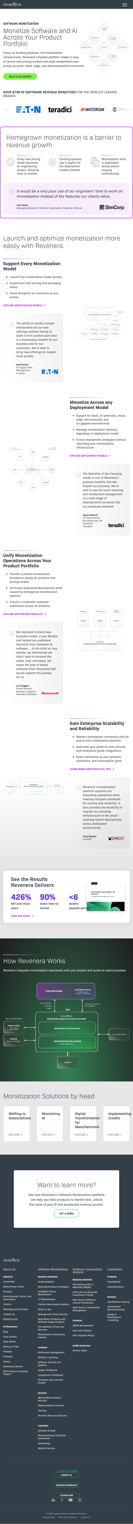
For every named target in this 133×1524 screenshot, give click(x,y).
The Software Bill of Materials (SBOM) (83, 1286)
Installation (114, 1269)
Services (42, 1392)
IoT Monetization (46, 1299)
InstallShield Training (118, 1301)
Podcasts (8, 1356)
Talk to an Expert (20, 76)
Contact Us (9, 1314)
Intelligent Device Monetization (47, 1293)
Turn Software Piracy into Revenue (51, 1328)
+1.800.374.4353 (66, 1471)
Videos (6, 1361)
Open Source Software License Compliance (84, 1301)
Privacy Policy (49, 1517)
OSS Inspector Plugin (83, 1335)
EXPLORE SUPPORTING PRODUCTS (23, 614)
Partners (7, 1291)
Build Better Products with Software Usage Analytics (51, 1320)
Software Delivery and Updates (49, 1363)
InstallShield (113, 1281)
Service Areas (80, 1350)
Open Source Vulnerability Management (86, 1309)
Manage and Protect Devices (53, 1314)
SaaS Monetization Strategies (53, 1286)
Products (42, 1347)
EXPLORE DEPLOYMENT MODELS (88, 455)
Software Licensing (48, 1357)
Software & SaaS (46, 1430)
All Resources (10, 1326)
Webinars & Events (13, 1366)
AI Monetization (46, 1281)
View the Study (20, 916)
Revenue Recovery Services (52, 1415)
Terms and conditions (67, 1517)
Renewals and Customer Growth (50, 1381)
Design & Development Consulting (114, 1317)
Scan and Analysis (82, 1330)
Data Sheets (9, 1341)
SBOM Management (83, 1325)
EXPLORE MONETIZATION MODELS (22, 305)
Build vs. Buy (44, 1309)
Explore (14, 1134)
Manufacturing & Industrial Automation (52, 1437)
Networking (44, 1443)
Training (42, 1410)
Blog (5, 1331)
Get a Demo (66, 1213)
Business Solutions (48, 1276)
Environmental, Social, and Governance (17, 1298)
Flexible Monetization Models (53, 1304)
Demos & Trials (11, 1346)
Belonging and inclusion (15, 1309)
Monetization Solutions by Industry (51, 1336)
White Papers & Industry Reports (15, 1373)
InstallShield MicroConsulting (115, 1308)
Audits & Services (82, 1345)
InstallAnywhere (115, 1286)
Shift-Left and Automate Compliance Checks (85, 1293)
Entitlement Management (51, 1352)
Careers (7, 1304)
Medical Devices (46, 1448)
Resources (10, 1319)
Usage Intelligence (47, 1370)
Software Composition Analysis (87, 1270)
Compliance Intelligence (50, 1375)
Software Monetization (53, 1269)
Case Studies (10, 1336)
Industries (43, 1425)
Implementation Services (51, 1405)
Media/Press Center (13, 1286)
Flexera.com (66, 1495)
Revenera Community (66, 1485)
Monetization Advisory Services (49, 1399)
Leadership (9, 1281)
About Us (9, 1269)
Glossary (7, 1351)
